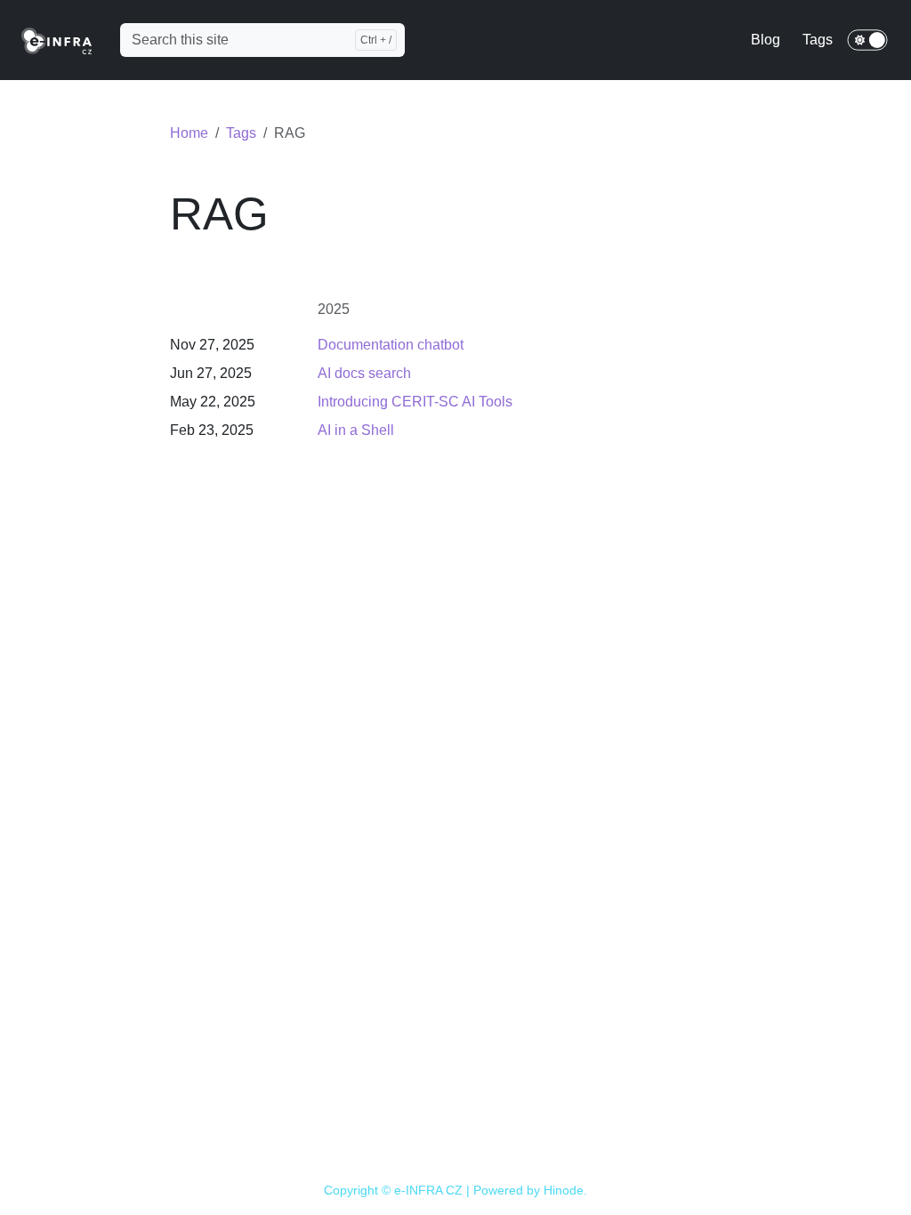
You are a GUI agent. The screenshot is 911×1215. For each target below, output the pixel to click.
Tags (241, 133)
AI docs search (364, 373)
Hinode (564, 1190)
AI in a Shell (356, 430)
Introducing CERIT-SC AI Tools (415, 401)
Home (189, 133)
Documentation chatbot (391, 344)
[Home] (56, 39)
